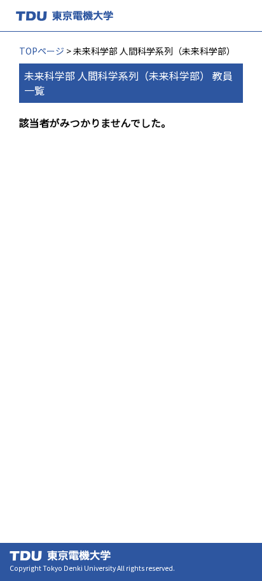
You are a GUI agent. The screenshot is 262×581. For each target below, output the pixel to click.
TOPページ (41, 50)
